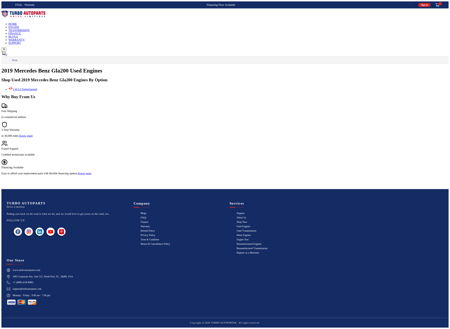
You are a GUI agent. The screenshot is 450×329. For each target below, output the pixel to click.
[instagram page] (28, 231)
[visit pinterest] (61, 231)
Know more (26, 135)
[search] (4, 49)
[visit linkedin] (39, 231)
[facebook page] (17, 231)
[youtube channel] (50, 231)
